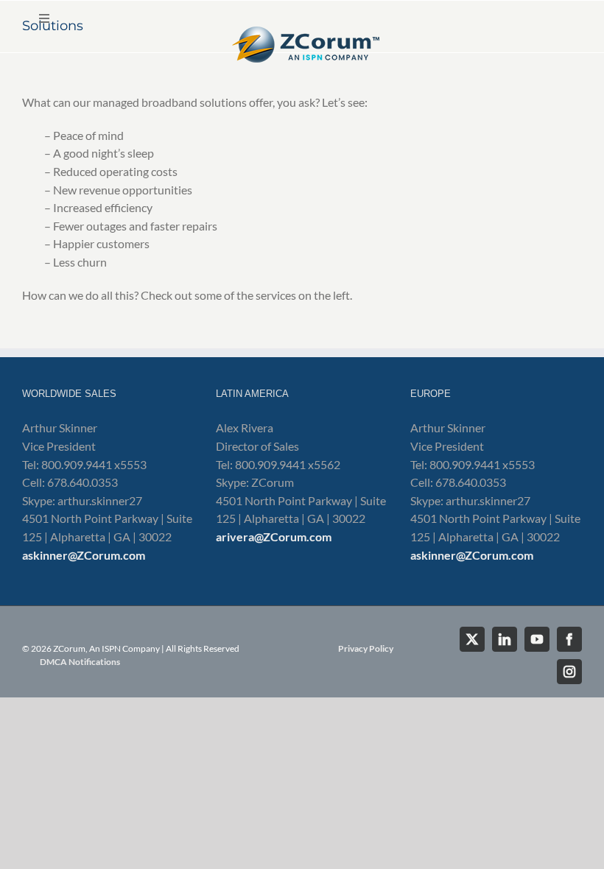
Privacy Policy (365, 648)
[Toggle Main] (302, 37)
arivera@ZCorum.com (273, 536)
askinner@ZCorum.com (83, 555)
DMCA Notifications (80, 661)
